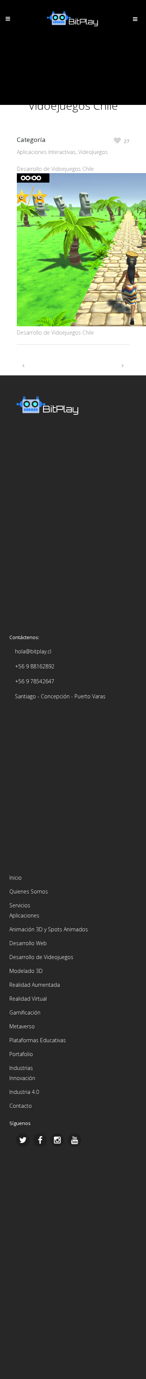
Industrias (21, 1067)
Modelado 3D (26, 970)
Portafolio (21, 1054)
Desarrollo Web (28, 943)
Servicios (19, 905)
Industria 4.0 (24, 1091)
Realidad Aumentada (34, 984)
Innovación (22, 1078)
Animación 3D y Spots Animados (48, 929)
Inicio (15, 877)
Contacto (20, 1105)
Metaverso (22, 1026)
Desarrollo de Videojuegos (41, 957)
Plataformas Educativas (37, 1040)
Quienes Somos (28, 891)
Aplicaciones (24, 915)
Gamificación (24, 1012)
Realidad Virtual (28, 998)
